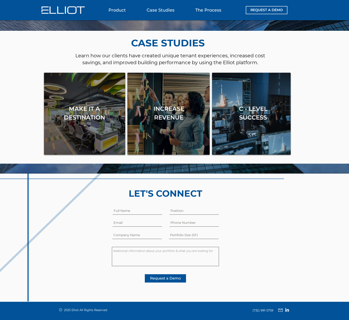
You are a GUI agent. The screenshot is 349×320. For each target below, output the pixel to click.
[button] (266, 10)
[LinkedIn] (287, 310)
